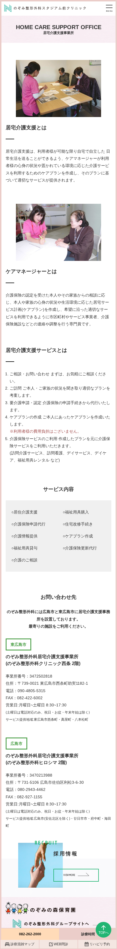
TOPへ (104, 933)
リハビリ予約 (99, 944)
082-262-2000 (30, 934)
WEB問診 (61, 944)
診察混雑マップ (22, 944)
